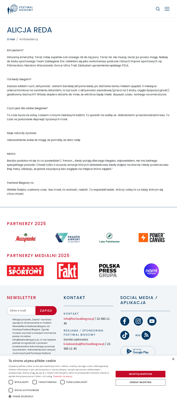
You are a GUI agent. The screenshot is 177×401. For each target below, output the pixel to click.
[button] (60, 396)
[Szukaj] (158, 9)
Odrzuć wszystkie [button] (140, 382)
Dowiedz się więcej (62, 376)
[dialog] (88, 378)
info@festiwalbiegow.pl (79, 319)
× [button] (173, 359)
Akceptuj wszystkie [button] (140, 374)
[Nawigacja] (167, 9)
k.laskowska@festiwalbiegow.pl (84, 344)
